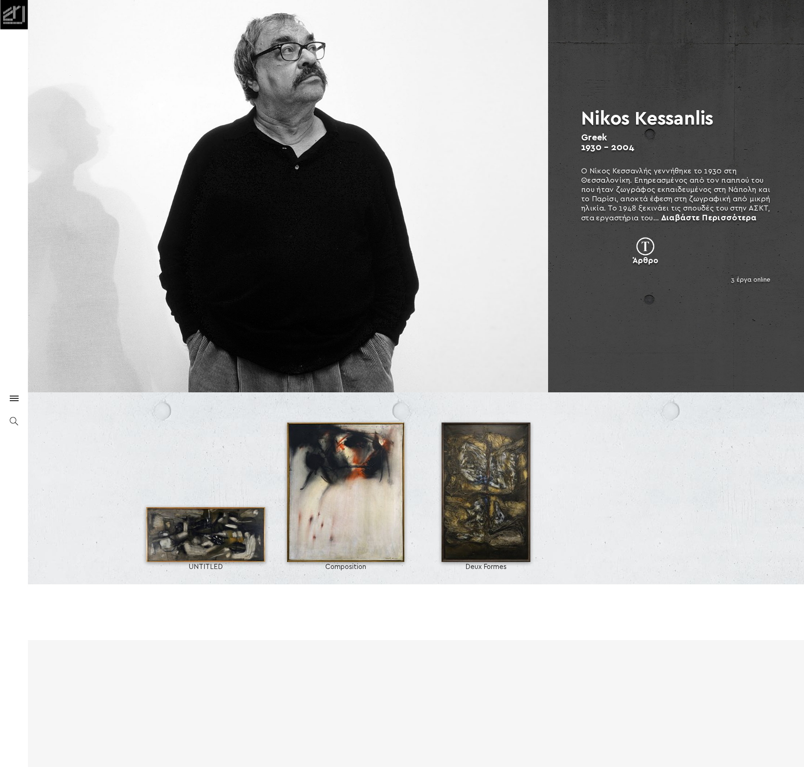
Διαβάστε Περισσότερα (709, 218)
